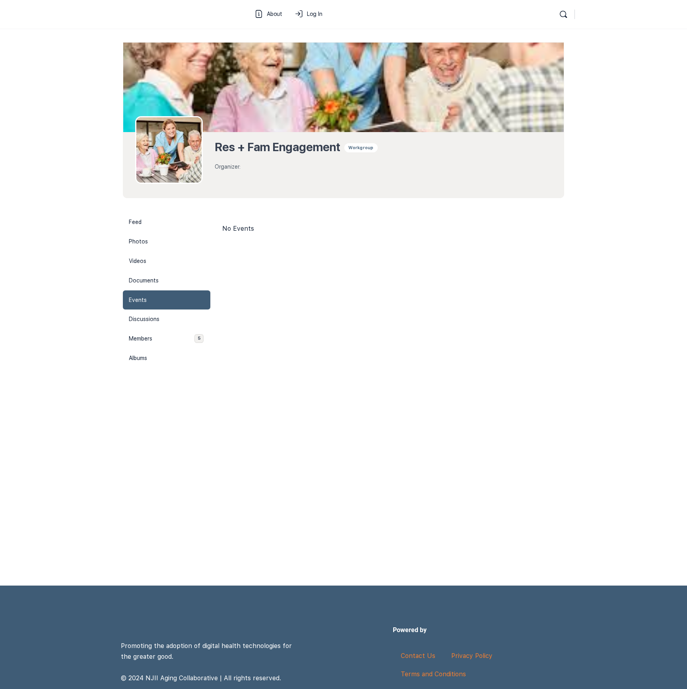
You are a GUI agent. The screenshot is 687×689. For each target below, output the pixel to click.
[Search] (563, 14)
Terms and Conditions (433, 674)
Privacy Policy (472, 656)
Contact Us (418, 656)
